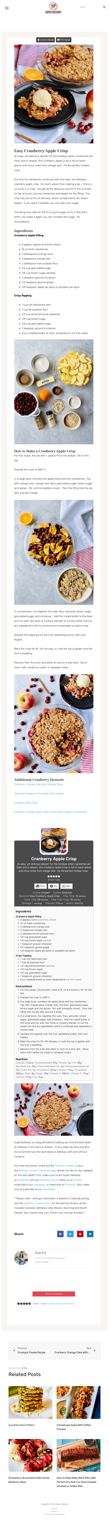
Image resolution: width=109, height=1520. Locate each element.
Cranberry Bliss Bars (26, 802)
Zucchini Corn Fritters (21, 1425)
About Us (54, 1508)
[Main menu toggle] (7, 8)
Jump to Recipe (47, 40)
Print (42, 886)
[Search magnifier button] (104, 7)
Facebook (23, 1180)
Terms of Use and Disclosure (54, 1514)
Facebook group (49, 1180)
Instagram (39, 1184)
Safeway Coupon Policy (37, 1203)
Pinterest (70, 1184)
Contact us (54, 1511)
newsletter (48, 1189)
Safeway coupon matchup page (37, 1170)
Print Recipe (64, 40)
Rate (68, 886)
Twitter (78, 1180)
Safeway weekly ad (66, 1165)
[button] (48, 876)
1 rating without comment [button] (60, 1303)
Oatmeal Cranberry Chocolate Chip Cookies (39, 793)
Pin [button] (55, 886)
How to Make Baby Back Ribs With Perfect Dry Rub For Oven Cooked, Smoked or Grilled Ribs (77, 1482)
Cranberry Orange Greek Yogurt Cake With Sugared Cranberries (50, 811)
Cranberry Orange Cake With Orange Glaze (38, 784)
